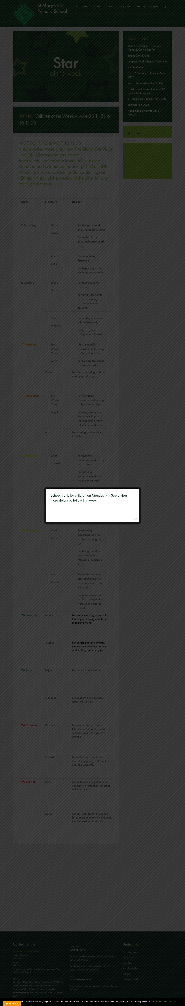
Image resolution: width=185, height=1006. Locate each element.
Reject (158, 1001)
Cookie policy (169, 1001)
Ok (153, 1001)
